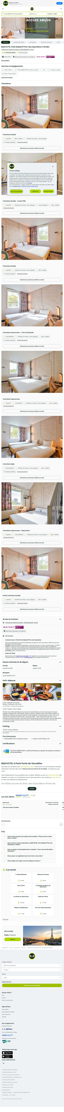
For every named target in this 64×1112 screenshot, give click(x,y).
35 (60, 36)
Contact (4, 997)
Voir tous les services (7, 77)
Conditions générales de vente (9, 1072)
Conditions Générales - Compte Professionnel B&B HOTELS (16, 1092)
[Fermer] (1, 3)
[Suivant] (61, 824)
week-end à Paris (53, 775)
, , (17, 49)
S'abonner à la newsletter (32, 985)
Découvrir (12, 939)
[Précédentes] (3, 824)
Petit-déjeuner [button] (9, 680)
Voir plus (32, 788)
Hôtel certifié (7, 56)
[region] (32, 179)
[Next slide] (61, 109)
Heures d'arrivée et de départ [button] (15, 662)
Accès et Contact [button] (10, 619)
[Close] (53, 166)
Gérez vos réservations (7, 1000)
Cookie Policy (34, 186)
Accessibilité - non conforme (8, 1095)
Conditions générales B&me (8, 1079)
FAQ (3, 995)
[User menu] (61, 9)
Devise (4, 974)
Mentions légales (6, 1089)
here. (31, 183)
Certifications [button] (9, 743)
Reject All (35, 191)
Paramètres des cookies (7, 1087)
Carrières (4, 1016)
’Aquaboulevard (29, 657)
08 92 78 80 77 (41, 56)
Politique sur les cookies (7, 1084)
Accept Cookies (48, 191)
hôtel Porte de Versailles (22, 656)
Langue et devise (7, 962)
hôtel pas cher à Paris (27, 766)
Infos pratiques (5, 60)
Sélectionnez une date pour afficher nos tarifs (32, 148)
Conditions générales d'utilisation (9, 1069)
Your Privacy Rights (16, 191)
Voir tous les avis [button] (5, 821)
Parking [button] (6, 726)
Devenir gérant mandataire (8, 1011)
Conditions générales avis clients (9, 1082)
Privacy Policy (26, 186)
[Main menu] (3, 9)
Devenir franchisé (6, 1014)
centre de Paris (56, 777)
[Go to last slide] (3, 109)
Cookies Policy (17, 186)
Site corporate (5, 1009)
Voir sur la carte (23, 52)
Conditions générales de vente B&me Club (12, 1077)
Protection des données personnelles (10, 1074)
